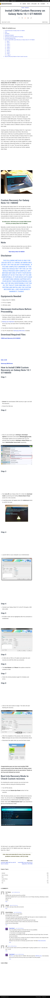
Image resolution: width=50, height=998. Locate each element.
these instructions (42, 940)
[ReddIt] (25, 18)
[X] (45, 1)
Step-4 (8, 45)
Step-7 (8, 53)
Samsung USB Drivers (7, 363)
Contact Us (44, 996)
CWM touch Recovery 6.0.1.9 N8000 (11, 338)
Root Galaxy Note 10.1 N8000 (17, 251)
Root (12, 955)
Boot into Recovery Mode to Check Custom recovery (16, 56)
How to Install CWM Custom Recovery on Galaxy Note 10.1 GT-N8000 (20, 39)
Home (22, 7)
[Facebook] (42, 1)
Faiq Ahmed (12, 928)
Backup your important (8, 321)
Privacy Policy (38, 996)
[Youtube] (48, 1)
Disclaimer (7, 33)
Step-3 (8, 44)
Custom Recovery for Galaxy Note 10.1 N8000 (15, 30)
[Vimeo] (47, 1)
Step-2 (8, 42)
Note (6, 32)
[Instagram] (44, 1)
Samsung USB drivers (19, 330)
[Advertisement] (16, 71)
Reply (6, 901)
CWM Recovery (38, 955)
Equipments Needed (9, 35)
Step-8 (8, 55)
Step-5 (8, 48)
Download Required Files (10, 38)
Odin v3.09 (4, 360)
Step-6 (8, 51)
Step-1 (8, 41)
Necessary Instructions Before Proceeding (14, 36)
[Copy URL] (31, 18)
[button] (47, 3)
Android (27, 7)
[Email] (28, 18)
